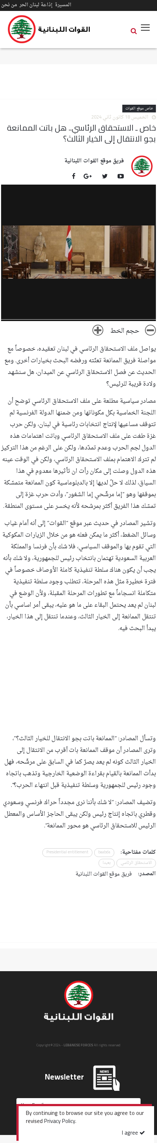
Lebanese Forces (49, 29)
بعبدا (107, 863)
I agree (130, 1133)
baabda (104, 852)
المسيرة (63, 4)
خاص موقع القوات (139, 108)
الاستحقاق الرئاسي (136, 863)
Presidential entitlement (67, 852)
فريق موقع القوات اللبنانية (94, 161)
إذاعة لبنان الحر (36, 4)
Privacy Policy (59, 1122)
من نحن (9, 4)
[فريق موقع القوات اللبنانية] (142, 166)
